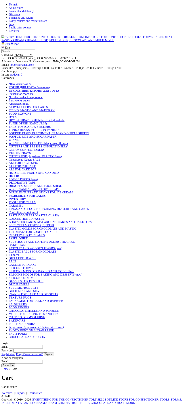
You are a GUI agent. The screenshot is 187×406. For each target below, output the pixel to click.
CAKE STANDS (19, 245)
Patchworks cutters (19, 100)
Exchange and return (21, 17)
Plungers (14, 254)
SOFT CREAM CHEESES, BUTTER (31, 225)
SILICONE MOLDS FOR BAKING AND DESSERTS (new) (45, 274)
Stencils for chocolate (21, 93)
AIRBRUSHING (19, 103)
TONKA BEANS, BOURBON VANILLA (34, 130)
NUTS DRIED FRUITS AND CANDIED (34, 172)
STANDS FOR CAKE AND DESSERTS (33, 294)
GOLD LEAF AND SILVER (26, 291)
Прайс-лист (34, 393)
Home (5, 368)
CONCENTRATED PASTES (26, 218)
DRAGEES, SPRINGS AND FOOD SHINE (35, 185)
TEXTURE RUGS (20, 297)
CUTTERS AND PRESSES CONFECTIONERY (38, 146)
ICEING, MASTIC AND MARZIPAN (32, 110)
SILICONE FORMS (21, 268)
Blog (11, 24)
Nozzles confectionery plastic (26, 97)
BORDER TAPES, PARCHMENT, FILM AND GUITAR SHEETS (49, 133)
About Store (16, 7)
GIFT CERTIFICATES (22, 258)
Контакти (7, 393)
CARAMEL (16, 205)
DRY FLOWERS (19, 284)
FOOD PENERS (19, 307)
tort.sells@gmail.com (22, 64)
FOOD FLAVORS (20, 113)
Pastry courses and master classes (28, 20)
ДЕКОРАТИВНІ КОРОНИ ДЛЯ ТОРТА (34, 90)
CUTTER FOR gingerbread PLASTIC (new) (35, 156)
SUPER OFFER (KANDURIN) (28, 123)
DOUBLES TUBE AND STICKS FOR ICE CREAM (41, 192)
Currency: (7, 54)
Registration (8, 354)
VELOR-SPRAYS (20, 153)
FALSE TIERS (18, 304)
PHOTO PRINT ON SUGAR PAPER (31, 330)
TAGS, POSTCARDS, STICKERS (30, 126)
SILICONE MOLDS (21, 277)
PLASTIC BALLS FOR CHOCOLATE (32, 251)
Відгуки (20, 393)
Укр (7, 43)
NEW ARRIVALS (20, 84)
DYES (13, 116)
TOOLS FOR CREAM (22, 202)
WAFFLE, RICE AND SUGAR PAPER (32, 136)
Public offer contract (20, 27)
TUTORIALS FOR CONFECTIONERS (33, 231)
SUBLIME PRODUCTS (23, 287)
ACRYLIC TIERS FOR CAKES (28, 107)
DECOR (14, 176)
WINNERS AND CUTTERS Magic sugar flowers (38, 143)
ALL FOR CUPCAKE (22, 166)
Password (7, 350)
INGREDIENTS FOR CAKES (27, 195)
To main (13, 4)
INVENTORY (17, 199)
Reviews (14, 30)
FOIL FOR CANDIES (22, 323)
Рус (16, 43)
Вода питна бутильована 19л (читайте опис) (36, 327)
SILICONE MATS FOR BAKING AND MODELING (41, 271)
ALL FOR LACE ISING (23, 162)
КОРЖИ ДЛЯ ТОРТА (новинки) (29, 87)
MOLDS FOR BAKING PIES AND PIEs (33, 313)
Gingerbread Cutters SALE (24, 159)
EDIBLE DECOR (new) (23, 179)
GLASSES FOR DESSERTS (26, 281)
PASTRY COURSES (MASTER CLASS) (34, 215)
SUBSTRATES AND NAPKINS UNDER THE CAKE (42, 241)
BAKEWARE (17, 320)
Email (4, 346)
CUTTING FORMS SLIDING (27, 317)
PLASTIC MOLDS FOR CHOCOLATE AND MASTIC (42, 228)
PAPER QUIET (18, 238)
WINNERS (15, 139)
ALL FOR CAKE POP (22, 169)
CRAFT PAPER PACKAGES (27, 235)
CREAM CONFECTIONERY (27, 149)
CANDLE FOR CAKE (23, 264)
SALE (12, 261)
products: (15, 74)
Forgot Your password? (29, 354)
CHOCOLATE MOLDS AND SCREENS (34, 310)
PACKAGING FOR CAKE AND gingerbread (36, 300)
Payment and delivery (21, 11)
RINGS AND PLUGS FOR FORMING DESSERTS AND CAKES (49, 208)
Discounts (14, 14)
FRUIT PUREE (18, 333)
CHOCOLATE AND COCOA (27, 336)
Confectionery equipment (23, 212)
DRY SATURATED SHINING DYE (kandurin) (37, 120)
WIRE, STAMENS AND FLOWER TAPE (34, 189)
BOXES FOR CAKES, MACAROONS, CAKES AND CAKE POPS (50, 222)
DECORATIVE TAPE (22, 182)
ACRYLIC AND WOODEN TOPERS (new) (35, 248)
